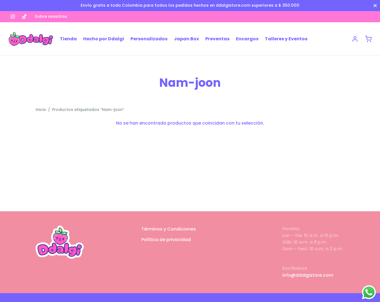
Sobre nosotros (51, 16)
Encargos (247, 39)
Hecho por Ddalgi (103, 39)
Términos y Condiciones (168, 229)
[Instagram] (12, 16)
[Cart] (368, 39)
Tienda (68, 39)
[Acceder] (355, 39)
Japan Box (186, 39)
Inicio (41, 109)
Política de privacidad (166, 239)
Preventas (217, 39)
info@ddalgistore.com (307, 275)
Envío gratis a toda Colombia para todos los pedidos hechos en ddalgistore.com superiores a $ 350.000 (190, 5)
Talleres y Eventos (286, 39)
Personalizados (148, 39)
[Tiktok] (24, 16)
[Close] (375, 5)
